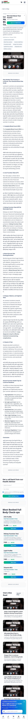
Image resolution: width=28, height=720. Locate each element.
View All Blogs (19, 594)
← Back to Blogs (5, 9)
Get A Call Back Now (13, 496)
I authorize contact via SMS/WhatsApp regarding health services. (14, 492)
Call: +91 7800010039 (16, 22)
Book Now (13, 528)
